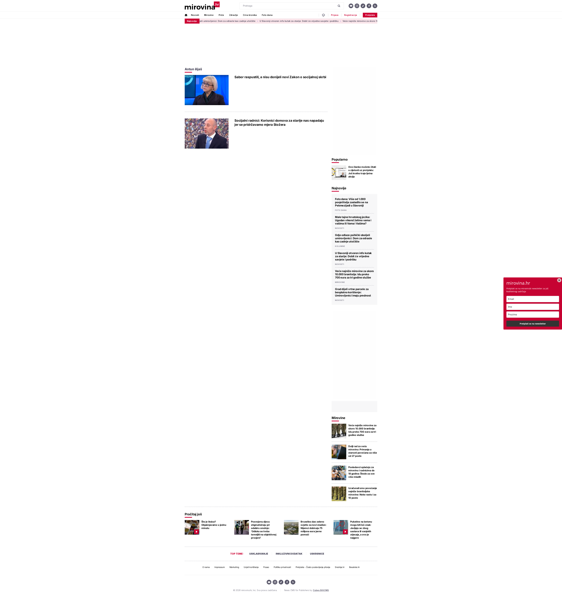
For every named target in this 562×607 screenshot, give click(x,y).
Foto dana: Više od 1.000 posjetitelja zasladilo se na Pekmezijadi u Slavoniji (351, 202)
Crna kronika (250, 15)
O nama (206, 567)
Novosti (195, 15)
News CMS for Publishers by (306, 590)
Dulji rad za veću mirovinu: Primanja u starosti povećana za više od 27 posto (362, 451)
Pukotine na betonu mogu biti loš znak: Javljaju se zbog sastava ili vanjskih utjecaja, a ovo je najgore (361, 529)
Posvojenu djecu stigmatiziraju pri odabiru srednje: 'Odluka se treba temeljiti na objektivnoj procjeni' (263, 529)
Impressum (219, 567)
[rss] (375, 6)
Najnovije (339, 188)
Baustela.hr (354, 567)
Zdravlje (233, 15)
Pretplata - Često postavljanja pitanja (313, 567)
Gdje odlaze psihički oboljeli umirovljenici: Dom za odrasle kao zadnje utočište (353, 238)
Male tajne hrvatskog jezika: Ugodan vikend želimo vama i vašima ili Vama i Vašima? (353, 220)
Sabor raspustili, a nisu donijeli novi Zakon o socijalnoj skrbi (280, 77)
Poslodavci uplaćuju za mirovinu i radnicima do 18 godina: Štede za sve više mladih (361, 472)
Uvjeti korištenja (251, 567)
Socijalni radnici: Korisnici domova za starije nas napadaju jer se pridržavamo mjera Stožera (279, 122)
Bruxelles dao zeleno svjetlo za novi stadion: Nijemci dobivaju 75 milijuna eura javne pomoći (313, 528)
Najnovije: (192, 21)
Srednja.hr (340, 567)
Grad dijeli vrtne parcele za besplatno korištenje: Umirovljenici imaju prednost (353, 292)
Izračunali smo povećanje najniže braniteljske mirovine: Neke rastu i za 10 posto (362, 493)
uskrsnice (317, 553)
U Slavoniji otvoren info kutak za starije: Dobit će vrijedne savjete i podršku (274, 21)
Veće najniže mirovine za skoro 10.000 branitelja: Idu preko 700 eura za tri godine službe (364, 21)
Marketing (234, 567)
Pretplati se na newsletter (533, 323)
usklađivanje (258, 553)
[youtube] (351, 6)
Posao (266, 567)
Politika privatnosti (282, 567)
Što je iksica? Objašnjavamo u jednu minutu (213, 525)
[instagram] (357, 6)
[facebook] (369, 6)
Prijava (334, 15)
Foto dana (267, 15)
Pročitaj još (193, 514)
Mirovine (208, 15)
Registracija (350, 15)
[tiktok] (363, 6)
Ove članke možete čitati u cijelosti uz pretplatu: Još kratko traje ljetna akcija (362, 171)
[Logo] (202, 5)
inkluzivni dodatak (289, 553)
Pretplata (370, 15)
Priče (221, 15)
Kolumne (340, 246)
